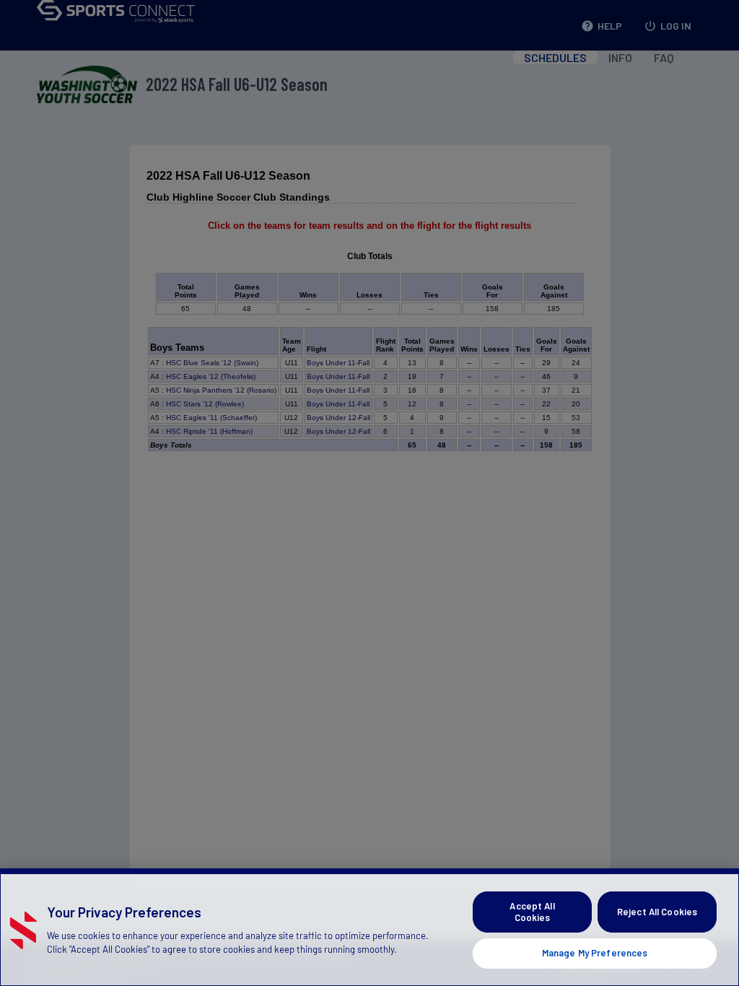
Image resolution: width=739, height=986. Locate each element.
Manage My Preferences (595, 953)
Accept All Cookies (532, 911)
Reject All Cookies (657, 911)
